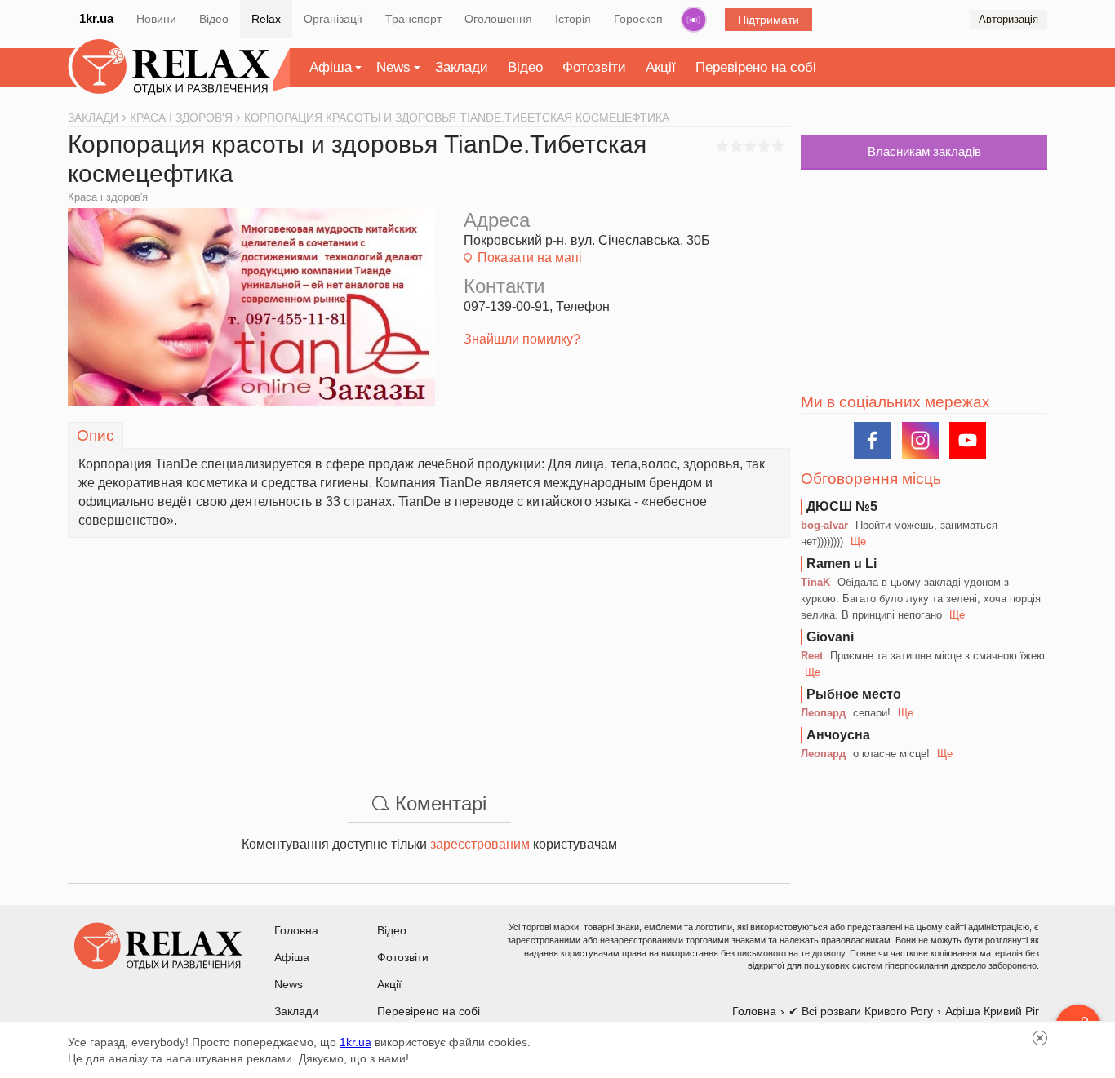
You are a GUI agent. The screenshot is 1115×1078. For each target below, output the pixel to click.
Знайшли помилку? (522, 339)
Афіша (330, 67)
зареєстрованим (480, 844)
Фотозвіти (594, 67)
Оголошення (498, 18)
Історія (573, 18)
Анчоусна (838, 735)
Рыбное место (853, 694)
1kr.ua (96, 18)
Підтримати (768, 19)
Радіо (693, 19)
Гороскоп (638, 18)
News (393, 67)
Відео (214, 18)
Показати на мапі (530, 257)
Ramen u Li (841, 563)
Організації (333, 18)
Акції (661, 67)
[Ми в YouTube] (967, 440)
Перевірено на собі (755, 67)
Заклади (461, 67)
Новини (156, 18)
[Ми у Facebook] (872, 440)
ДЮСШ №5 (841, 506)
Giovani (830, 637)
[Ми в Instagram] (920, 440)
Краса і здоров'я (108, 197)
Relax (266, 18)
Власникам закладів (924, 151)
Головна (296, 930)
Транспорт (413, 18)
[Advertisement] (429, 652)
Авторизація (1008, 19)
